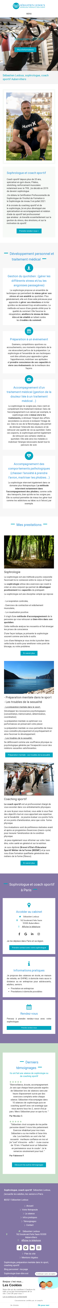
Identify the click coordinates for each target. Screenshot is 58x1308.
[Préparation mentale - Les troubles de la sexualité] (29, 677)
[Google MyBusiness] (25, 934)
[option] (29, 44)
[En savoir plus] (29, 551)
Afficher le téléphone (31, 926)
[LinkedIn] (32, 934)
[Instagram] (38, 934)
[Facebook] (19, 934)
